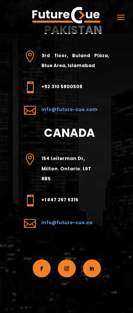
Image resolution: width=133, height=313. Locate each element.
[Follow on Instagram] (67, 269)
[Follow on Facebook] (42, 269)
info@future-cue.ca (66, 222)
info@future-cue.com (69, 109)
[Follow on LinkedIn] (92, 269)
